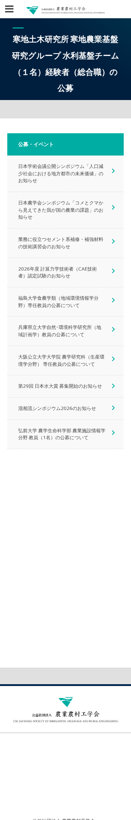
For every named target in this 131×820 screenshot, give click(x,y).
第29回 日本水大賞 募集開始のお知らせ (60, 386)
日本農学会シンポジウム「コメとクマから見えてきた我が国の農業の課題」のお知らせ (60, 209)
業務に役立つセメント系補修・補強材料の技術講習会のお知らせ (60, 243)
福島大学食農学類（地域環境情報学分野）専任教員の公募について (58, 302)
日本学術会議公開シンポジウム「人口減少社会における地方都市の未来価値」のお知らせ (60, 173)
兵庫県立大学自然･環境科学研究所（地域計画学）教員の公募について (59, 331)
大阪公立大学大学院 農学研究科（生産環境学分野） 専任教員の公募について (61, 360)
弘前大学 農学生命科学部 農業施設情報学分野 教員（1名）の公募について (62, 434)
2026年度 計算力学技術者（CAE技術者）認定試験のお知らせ (57, 272)
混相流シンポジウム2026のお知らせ (57, 408)
